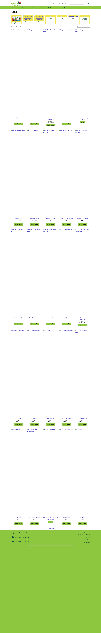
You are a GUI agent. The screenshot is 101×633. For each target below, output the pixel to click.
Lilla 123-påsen (66, 317)
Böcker (50, 18)
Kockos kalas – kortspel (50, 317)
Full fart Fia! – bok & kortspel (66, 218)
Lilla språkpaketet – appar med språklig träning (50, 518)
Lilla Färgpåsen (18, 418)
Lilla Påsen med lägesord (34, 517)
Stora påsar (27, 21)
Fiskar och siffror (18, 218)
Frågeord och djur (34, 218)
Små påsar (39, 21)
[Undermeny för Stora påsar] (29, 7)
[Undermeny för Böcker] (46, 7)
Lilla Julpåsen (50, 418)
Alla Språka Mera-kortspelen (34, 118)
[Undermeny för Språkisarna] (20, 7)
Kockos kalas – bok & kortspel (34, 317)
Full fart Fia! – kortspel (82, 218)
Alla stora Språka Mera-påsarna (50, 118)
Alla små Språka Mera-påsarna (18, 118)
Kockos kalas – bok (18, 317)
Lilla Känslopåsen (66, 418)
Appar (73, 18)
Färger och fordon (66, 118)
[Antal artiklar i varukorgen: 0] (88, 3)
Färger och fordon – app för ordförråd (82, 118)
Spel (62, 18)
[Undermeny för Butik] (55, 3)
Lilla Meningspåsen (82, 418)
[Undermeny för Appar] (59, 7)
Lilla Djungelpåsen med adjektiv (82, 318)
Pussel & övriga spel (84, 19)
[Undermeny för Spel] (52, 7)
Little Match (82, 517)
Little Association (66, 517)
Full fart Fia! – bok (50, 218)
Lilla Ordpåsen (18, 517)
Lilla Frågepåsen (34, 418)
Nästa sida (51, 528)
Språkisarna (16, 23)
